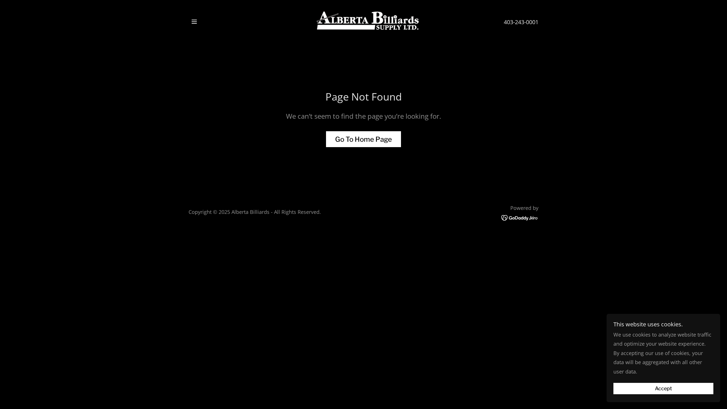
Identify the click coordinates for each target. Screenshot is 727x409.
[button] (194, 21)
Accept (663, 389)
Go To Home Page (363, 139)
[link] (364, 21)
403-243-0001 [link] (521, 22)
